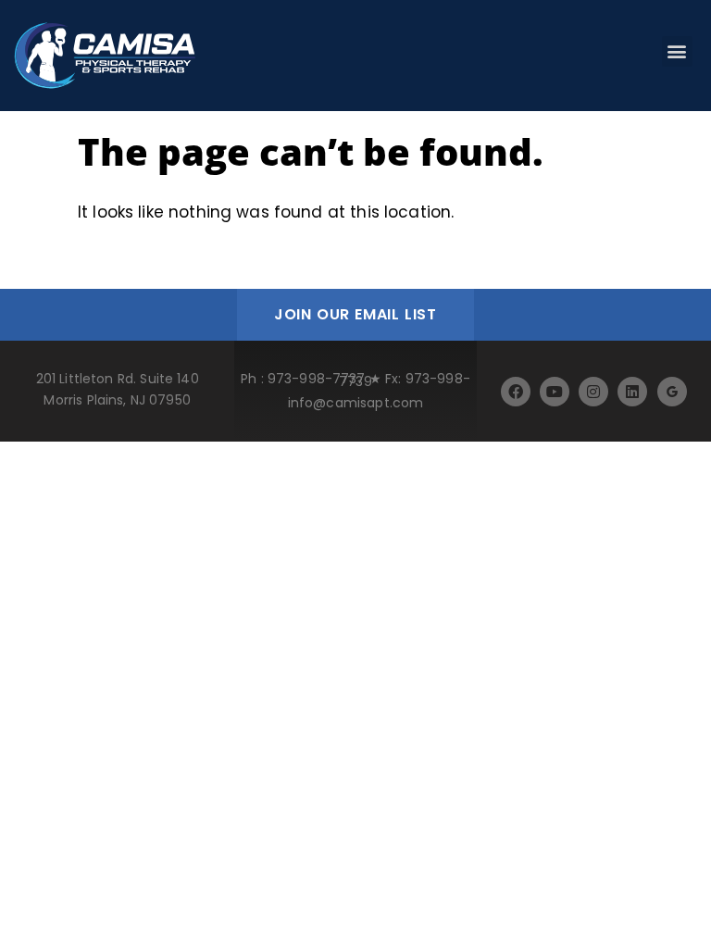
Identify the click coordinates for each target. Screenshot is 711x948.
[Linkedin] (632, 391)
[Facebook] (515, 391)
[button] (677, 51)
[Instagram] (593, 391)
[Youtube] (554, 391)
